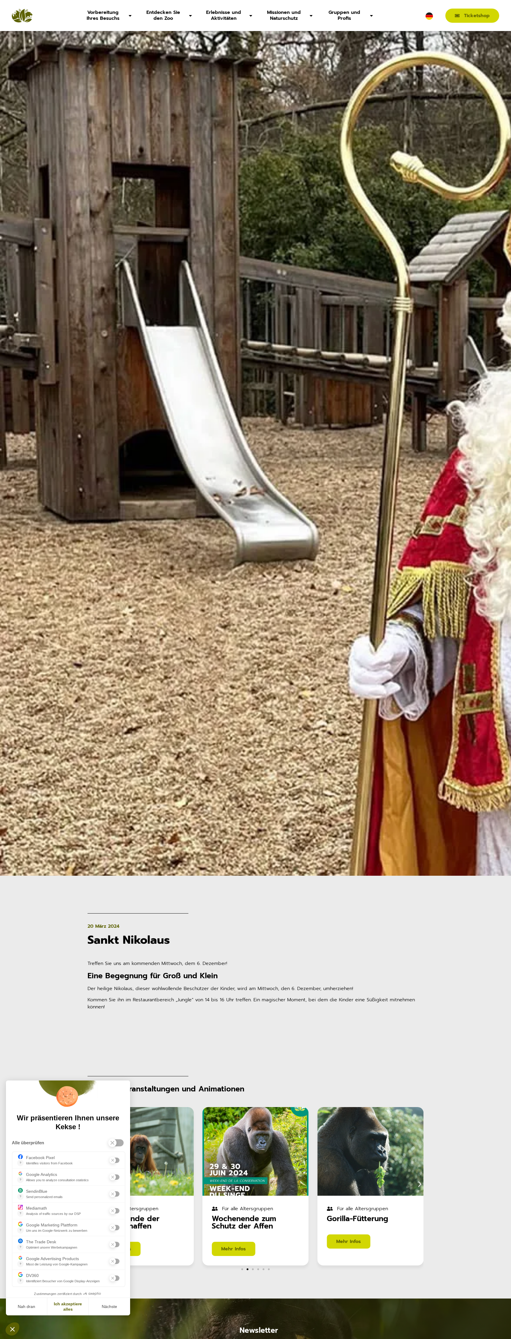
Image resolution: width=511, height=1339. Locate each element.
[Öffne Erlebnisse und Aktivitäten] (250, 15)
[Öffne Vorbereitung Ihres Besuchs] (130, 15)
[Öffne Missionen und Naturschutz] (311, 15)
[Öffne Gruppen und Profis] (371, 15)
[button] (419, 1184)
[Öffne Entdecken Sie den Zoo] (190, 15)
